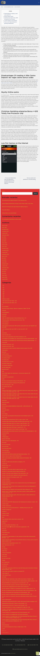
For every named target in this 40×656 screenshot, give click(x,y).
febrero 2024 (4, 225)
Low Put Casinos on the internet (10, 20)
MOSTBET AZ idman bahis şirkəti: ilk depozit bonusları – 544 (14, 469)
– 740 (3, 295)
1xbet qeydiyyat (5, 323)
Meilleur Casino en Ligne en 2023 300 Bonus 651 (11, 456)
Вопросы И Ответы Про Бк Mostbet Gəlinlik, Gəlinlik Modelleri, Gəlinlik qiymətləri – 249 (19, 580)
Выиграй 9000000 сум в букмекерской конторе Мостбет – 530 (15, 582)
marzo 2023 (4, 242)
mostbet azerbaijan (6, 479)
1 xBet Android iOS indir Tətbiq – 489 (9, 300)
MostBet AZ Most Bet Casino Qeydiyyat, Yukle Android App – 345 (15, 473)
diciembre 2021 (5, 263)
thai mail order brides (6, 558)
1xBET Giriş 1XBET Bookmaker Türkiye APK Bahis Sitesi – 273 (14, 318)
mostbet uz (4, 511)
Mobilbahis (4, 459)
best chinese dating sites (7, 355)
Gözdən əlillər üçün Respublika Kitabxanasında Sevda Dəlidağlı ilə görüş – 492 (17, 415)
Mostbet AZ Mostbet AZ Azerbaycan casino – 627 (12, 477)
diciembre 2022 (5, 248)
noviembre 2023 (5, 231)
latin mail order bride (6, 444)
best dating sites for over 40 (7, 361)
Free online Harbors (6, 209)
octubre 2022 (4, 252)
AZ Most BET (4, 342)
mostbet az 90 (5, 467)
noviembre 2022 (5, 250)
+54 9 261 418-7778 (20, 644)
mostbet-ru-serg (5, 515)
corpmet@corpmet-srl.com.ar (20, 649)
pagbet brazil (4, 521)
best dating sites (5, 359)
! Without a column (5, 298)
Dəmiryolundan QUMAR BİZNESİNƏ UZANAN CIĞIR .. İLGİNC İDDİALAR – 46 (17, 406)
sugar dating (4, 554)
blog (3, 371)
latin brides (4, 442)
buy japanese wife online (7, 386)
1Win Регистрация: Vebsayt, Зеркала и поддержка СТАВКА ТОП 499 (16, 308)
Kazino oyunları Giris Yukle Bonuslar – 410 (10, 440)
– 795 (3, 296)
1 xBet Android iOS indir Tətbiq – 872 (9, 302)
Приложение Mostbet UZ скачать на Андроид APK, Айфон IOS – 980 (16, 607)
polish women (5, 534)
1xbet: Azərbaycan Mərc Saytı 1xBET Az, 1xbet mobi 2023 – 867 (14, 329)
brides (3, 378)
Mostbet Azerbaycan (6, 480)
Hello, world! (4, 417)
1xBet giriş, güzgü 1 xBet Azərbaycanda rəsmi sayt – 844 (13, 319)
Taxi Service (4, 556)
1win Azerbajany (5, 306)
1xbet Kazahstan (5, 321)
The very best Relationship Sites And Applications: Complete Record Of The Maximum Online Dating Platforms (10, 180)
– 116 (3, 285)
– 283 (3, 289)
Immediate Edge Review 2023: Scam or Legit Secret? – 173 (13, 427)
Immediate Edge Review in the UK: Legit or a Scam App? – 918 (14, 429)
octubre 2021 (4, 265)
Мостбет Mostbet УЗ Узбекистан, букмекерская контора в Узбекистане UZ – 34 (18, 588)
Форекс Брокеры (5, 624)
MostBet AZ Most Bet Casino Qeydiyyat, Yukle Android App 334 (14, 475)
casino (3, 388)
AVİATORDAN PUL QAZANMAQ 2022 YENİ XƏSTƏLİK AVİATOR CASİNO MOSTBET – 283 (19, 338)
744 (2, 330)
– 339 (3, 291)
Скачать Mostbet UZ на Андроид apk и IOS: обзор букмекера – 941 (16, 612)
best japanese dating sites (7, 365)
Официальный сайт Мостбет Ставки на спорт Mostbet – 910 (14, 603)
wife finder (4, 577)
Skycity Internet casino (8, 16)
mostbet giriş (4, 498)
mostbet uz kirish (5, 513)
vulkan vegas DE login (6, 575)
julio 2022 (4, 258)
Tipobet (3, 560)
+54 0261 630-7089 (7, 644)
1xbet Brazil (4, 314)
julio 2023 (4, 237)
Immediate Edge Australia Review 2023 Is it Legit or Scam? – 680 (15, 419)
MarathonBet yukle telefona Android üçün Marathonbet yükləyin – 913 (16, 454)
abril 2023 (4, 240)
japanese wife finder (6, 438)
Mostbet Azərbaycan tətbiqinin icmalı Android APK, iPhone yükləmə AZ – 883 (17, 489)
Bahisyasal (4, 352)
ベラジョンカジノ (5, 632)
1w (2, 304)
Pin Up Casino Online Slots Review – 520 (10, 524)
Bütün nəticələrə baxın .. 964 (7, 384)
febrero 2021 (4, 277)
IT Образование (5, 436)
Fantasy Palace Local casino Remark (9, 213)
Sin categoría (4, 548)
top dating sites (5, 564)
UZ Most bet (4, 566)
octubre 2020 (4, 279)
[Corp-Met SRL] (3, 2)
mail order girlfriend (6, 452)
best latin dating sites (6, 367)
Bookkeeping (4, 375)
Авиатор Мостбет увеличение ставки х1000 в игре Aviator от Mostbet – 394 (17, 578)
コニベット (4, 630)
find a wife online (5, 409)
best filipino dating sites (7, 363)
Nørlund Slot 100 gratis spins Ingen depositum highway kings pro (15, 206)
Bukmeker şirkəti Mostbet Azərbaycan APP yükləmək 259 (13, 382)
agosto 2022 (4, 256)
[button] (37, 653)
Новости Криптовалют (6, 599)
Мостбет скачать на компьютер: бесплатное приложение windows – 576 (17, 594)
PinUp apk (4, 528)
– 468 (3, 293)
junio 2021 (4, 273)
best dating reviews (6, 357)
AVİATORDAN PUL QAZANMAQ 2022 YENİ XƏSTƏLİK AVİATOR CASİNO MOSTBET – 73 (19, 340)
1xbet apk (4, 310)
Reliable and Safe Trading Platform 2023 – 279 (11, 543)
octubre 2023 (4, 233)
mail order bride (5, 446)
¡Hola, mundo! (18, 219)
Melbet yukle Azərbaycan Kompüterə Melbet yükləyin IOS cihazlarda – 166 (16, 457)
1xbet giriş (4, 316)
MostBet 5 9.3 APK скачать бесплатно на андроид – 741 (13, 461)
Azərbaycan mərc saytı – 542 (8, 344)
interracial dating (5, 433)
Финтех (3, 622)
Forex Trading (4, 413)
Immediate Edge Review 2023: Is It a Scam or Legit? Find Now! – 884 (15, 425)
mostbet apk (4, 463)
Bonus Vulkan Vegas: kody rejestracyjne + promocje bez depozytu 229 (16, 373)
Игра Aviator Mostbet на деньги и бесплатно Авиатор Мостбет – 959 (16, 584)
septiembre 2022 (5, 254)
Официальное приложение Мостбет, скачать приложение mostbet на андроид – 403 (19, 601)
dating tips (4, 404)
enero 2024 (4, 227)
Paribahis (4, 523)
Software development (6, 552)
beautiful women (5, 354)
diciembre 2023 (5, 229)
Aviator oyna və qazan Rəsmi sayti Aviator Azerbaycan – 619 (14, 336)
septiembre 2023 (5, 235)
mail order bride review (6, 448)
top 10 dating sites (5, 562)
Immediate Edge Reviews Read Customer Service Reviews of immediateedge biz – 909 (19, 431)
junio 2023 (4, 238)
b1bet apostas (5, 350)
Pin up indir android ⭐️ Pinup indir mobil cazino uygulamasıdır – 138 (15, 526)
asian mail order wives (6, 334)
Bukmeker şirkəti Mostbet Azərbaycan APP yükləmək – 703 (13, 380)
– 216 (3, 287)
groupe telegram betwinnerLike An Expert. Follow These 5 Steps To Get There (17, 203)
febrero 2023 (4, 244)
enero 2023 (4, 246)
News (3, 517)
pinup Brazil (4, 530)
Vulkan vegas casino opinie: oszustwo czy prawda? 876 (13, 571)
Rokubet (3, 546)
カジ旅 (3, 628)
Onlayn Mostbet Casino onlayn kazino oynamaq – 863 (12, 519)
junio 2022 (4, 260)
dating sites (4, 400)
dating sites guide (5, 402)
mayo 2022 (4, 261)
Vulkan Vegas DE (5, 573)
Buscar (3, 191)
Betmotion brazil (5, 369)
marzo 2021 (4, 275)
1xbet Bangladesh (5, 312)
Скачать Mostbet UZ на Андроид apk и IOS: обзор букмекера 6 (15, 614)
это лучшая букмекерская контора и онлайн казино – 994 (14, 626)
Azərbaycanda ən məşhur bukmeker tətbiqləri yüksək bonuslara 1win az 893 (17, 348)
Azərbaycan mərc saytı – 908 (8, 346)
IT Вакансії (4, 434)
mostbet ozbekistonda (6, 505)
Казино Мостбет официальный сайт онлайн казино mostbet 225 (15, 586)
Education (4, 408)
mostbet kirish (5, 499)
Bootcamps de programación (8, 376)
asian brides (4, 332)
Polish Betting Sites (6, 532)
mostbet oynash (5, 503)
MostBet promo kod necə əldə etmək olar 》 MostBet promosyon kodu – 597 (17, 507)
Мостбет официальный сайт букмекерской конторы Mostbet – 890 (16, 592)
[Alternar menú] (38, 2)
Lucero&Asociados (12, 653)
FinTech (3, 411)
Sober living (4, 550)
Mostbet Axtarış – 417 (6, 465)
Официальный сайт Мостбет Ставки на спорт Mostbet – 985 (14, 605)
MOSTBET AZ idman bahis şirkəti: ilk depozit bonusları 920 (13, 471)
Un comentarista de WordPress (8, 219)
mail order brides (5, 450)
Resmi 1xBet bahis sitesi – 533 (8, 544)
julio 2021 (4, 271)
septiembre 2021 (5, 267)
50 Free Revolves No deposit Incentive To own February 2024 (14, 200)
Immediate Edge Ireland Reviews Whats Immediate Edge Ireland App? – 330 (17, 421)
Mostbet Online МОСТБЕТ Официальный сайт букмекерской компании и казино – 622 (20, 501)
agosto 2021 (4, 269)
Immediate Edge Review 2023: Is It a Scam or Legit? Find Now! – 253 (15, 423)
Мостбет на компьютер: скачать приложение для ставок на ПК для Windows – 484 (19, 590)
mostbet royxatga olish (6, 509)
